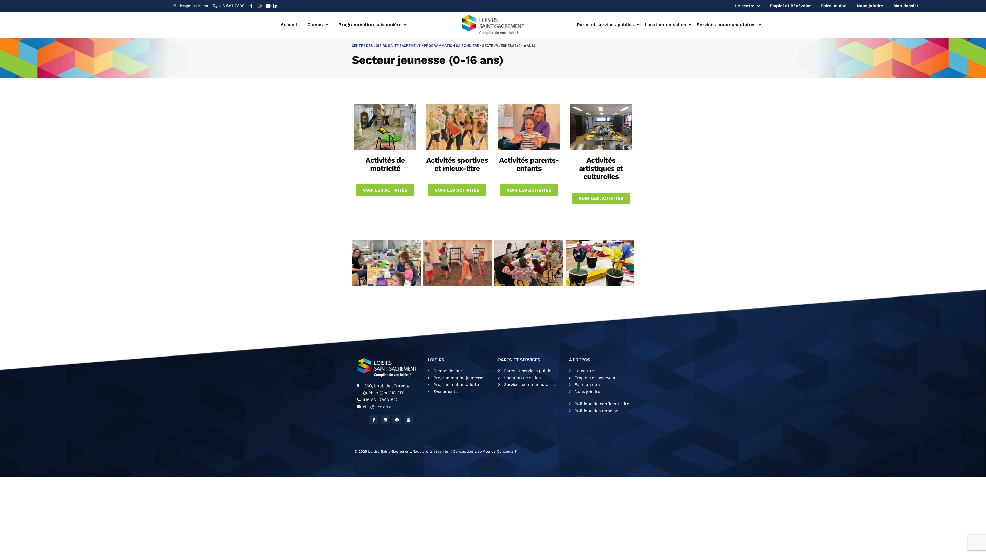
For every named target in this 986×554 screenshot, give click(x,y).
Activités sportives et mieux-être (457, 164)
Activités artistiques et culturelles (601, 168)
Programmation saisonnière (369, 24)
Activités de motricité (385, 164)
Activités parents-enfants (529, 164)
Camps (315, 24)
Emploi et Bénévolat (790, 5)
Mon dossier (905, 5)
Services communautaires (726, 24)
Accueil (289, 24)
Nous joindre (870, 5)
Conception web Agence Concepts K (485, 451)
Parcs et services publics (605, 24)
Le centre (744, 5)
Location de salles (665, 24)
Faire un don (834, 5)
